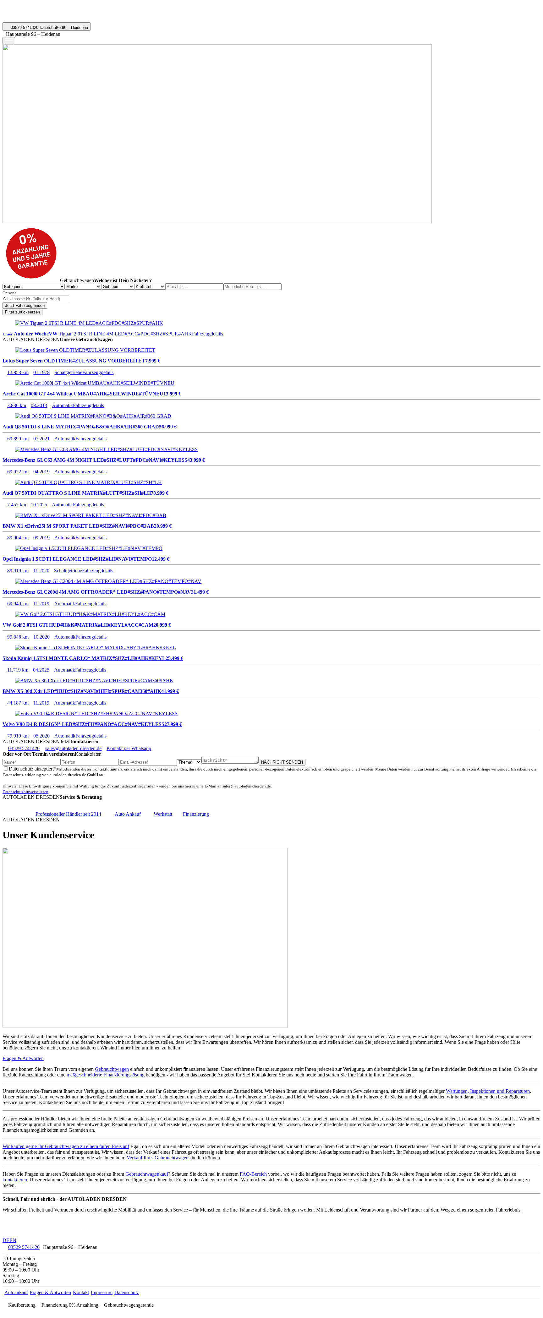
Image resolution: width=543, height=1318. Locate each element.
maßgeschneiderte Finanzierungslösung (106, 1074)
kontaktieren (15, 1179)
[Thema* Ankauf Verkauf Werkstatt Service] (189, 762)
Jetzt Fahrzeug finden (25, 305)
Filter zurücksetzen (22, 312)
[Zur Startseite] (26, 19)
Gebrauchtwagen (112, 1069)
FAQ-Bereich (253, 1174)
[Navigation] (9, 40)
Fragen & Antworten (23, 1058)
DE (6, 1240)
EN (12, 1240)
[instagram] (18, 1312)
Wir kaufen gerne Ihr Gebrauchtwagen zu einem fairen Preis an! (66, 1146)
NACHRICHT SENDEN (282, 762)
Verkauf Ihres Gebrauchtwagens (158, 1157)
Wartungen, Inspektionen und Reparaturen (488, 1091)
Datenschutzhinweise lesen (25, 791)
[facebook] (6, 1312)
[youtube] (12, 1312)
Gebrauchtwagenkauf (146, 1174)
